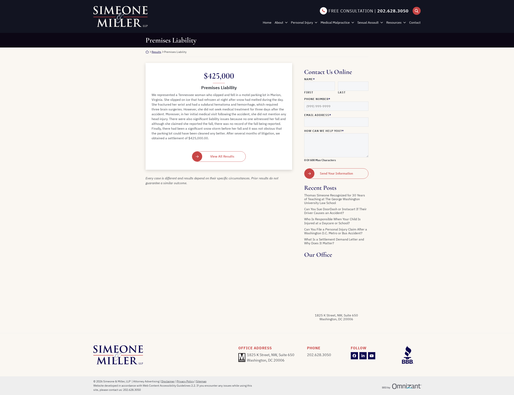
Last (342, 92)
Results (156, 52)
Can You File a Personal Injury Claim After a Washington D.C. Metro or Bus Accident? (335, 231)
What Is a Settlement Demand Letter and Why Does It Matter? (334, 241)
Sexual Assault (368, 22)
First (308, 92)
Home (267, 22)
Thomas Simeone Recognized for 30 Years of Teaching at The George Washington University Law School (334, 199)
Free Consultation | (368, 11)
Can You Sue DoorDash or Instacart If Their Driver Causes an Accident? (335, 211)
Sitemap (201, 381)
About (279, 22)
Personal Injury (302, 22)
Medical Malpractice (335, 22)
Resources (394, 22)
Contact (415, 22)
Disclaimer (168, 381)
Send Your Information (336, 173)
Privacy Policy (185, 381)
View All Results (222, 156)
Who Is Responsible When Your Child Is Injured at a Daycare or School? (332, 221)
